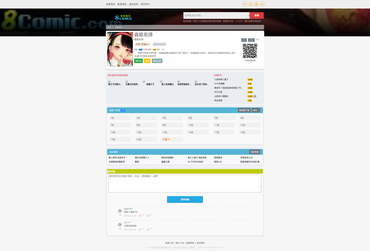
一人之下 (239, 21)
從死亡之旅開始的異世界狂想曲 (207, 21)
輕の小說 (180, 242)
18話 (242, 132)
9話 (164, 125)
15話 (164, 132)
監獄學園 (187, 21)
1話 (112, 117)
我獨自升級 (228, 21)
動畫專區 (122, 4)
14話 (138, 132)
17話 (216, 132)
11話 (216, 125)
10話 (190, 125)
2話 (138, 117)
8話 (138, 125)
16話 (190, 132)
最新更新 (133, 4)
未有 (154, 49)
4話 (190, 117)
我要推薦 (255, 151)
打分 (251, 40)
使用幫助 (201, 242)
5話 (216, 117)
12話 (242, 125)
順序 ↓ (256, 110)
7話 (112, 125)
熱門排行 (145, 4)
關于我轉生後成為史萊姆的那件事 (260, 21)
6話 (242, 117)
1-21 (140, 49)
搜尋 (256, 15)
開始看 (138, 60)
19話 (112, 139)
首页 (109, 27)
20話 (138, 139)
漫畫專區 (110, 4)
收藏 (147, 60)
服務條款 (190, 242)
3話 (164, 117)
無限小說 (169, 242)
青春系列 (119, 27)
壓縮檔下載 (244, 110)
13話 (112, 132)
